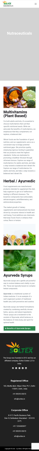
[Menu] (36, 4)
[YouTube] (23, 368)
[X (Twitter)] (16, 368)
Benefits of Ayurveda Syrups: (19, 328)
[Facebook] (13, 368)
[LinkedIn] (26, 368)
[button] (19, 328)
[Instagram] (19, 368)
